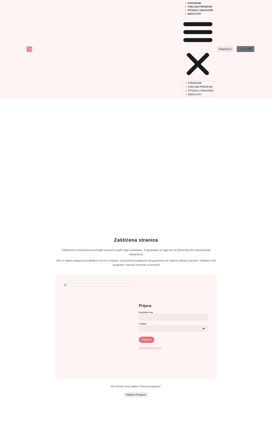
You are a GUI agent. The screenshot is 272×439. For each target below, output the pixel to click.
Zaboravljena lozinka (150, 348)
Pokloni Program (200, 7)
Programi (194, 3)
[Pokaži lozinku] (203, 328)
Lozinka (142, 323)
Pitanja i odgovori (200, 10)
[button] (198, 48)
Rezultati (194, 14)
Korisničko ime (146, 312)
